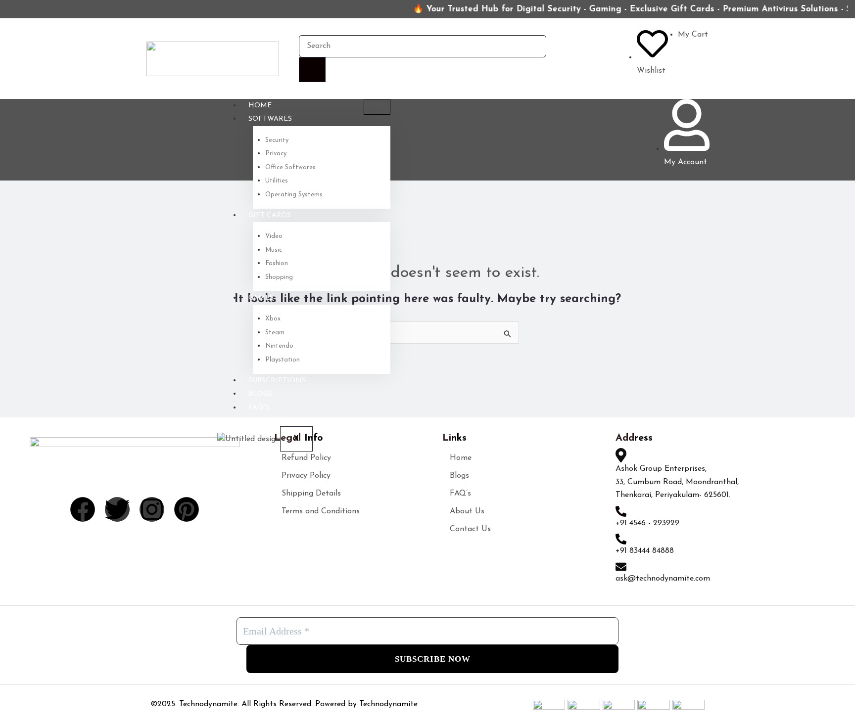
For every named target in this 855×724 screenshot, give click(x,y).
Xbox (273, 319)
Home (260, 105)
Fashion (276, 263)
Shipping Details (311, 494)
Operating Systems (294, 194)
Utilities (276, 181)
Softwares (270, 119)
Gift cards (269, 215)
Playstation (282, 360)
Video (274, 236)
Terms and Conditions (321, 511)
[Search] (312, 69)
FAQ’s (258, 407)
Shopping (279, 277)
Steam (275, 332)
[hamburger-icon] (377, 107)
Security (276, 140)
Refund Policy (306, 458)
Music (273, 250)
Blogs (260, 394)
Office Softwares (290, 167)
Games (261, 298)
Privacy (275, 153)
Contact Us (470, 529)
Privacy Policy (306, 476)
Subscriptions (277, 380)
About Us (467, 511)
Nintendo (279, 346)
